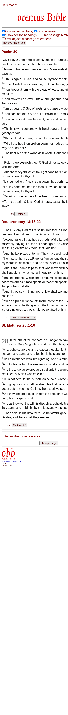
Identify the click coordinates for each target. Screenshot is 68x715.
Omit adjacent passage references (28, 39)
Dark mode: (9, 5)
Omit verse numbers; (19, 31)
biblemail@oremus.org (11, 461)
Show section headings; (21, 35)
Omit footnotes (47, 31)
